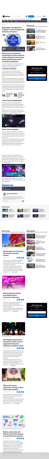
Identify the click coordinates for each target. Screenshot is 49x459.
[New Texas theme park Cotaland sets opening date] (31, 48)
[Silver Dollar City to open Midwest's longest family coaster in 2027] (20, 210)
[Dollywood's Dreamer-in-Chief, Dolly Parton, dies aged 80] (31, 241)
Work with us (31, 16)
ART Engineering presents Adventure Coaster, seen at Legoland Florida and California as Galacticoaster (13, 343)
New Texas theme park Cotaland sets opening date (41, 49)
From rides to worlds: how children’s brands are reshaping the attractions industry (21, 95)
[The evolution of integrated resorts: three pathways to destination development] (31, 30)
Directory (12, 19)
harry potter (38, 234)
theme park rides (38, 246)
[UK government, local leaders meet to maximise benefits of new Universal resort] (31, 265)
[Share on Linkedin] (17, 49)
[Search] (26, 16)
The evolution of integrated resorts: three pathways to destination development (41, 31)
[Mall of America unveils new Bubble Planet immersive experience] (13, 282)
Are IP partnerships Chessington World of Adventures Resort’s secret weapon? (9, 95)
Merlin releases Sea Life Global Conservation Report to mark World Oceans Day (13, 434)
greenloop (27, 19)
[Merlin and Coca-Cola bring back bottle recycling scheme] (13, 240)
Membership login (38, 16)
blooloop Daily (34, 72)
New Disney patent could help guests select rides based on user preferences (41, 260)
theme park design (38, 41)
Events (31, 19)
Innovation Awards (22, 19)
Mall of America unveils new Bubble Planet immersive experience (12, 295)
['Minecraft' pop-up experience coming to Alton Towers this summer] (13, 374)
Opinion (9, 19)
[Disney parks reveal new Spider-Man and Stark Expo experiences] (36, 210)
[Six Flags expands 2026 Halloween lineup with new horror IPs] (20, 215)
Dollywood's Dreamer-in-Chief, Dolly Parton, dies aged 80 (40, 242)
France (37, 252)
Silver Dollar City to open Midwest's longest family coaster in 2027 (27, 211)
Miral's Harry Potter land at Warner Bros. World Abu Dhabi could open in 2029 (41, 236)
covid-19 (11, 185)
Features (6, 19)
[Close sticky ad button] (47, 454)
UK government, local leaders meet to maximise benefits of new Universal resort (40, 267)
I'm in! (37, 78)
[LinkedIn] (23, 201)
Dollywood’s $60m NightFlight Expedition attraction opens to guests (41, 248)
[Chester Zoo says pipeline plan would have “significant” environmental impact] (31, 36)
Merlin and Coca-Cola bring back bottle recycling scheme (13, 253)
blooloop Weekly (40, 72)
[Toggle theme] (44, 16)
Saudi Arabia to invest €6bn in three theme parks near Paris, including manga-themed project (41, 255)
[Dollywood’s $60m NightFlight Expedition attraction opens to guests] (31, 247)
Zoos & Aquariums (16, 21)
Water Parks (12, 21)
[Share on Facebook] (23, 49)
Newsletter (44, 19)
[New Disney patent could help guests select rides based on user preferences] (31, 259)
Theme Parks (8, 21)
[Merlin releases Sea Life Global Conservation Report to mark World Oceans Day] (13, 420)
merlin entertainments (5, 185)
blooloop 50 (17, 19)
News (3, 19)
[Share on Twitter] (19, 49)
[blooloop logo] (6, 16)
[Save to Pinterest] (21, 49)
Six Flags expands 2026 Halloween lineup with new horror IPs (27, 216)
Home (3, 24)
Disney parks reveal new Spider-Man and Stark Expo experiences (42, 211)
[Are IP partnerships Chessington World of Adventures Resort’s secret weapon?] (3, 94)
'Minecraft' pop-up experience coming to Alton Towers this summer (13, 387)
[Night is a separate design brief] (31, 42)
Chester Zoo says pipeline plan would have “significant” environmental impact (41, 38)
